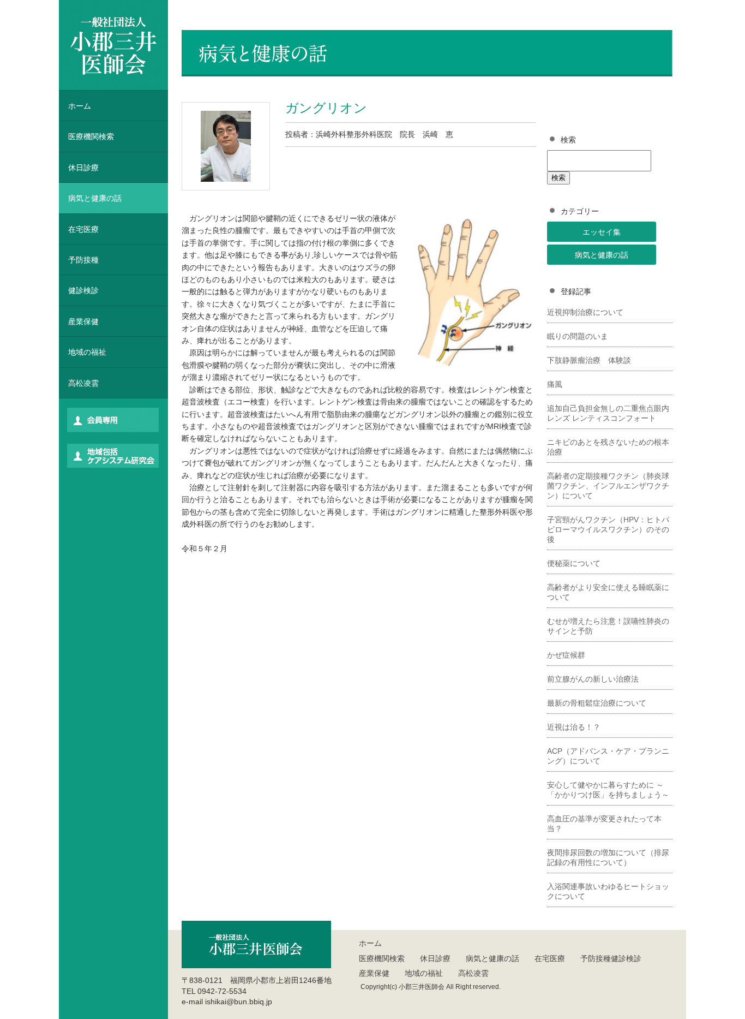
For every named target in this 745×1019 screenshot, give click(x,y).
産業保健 (83, 321)
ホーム (79, 106)
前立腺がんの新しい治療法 (593, 679)
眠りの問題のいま (577, 336)
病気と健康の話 (601, 255)
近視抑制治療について (585, 312)
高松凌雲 (83, 383)
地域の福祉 (87, 352)
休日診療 (83, 167)
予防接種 (83, 259)
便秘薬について (573, 563)
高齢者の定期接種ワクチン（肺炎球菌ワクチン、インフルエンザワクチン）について (608, 486)
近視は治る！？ (573, 727)
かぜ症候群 (566, 655)
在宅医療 (83, 229)
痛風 (554, 384)
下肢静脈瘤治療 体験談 (589, 360)
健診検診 (83, 290)
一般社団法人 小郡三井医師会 (113, 45)
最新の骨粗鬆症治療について (596, 703)
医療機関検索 (382, 958)
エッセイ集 (601, 232)
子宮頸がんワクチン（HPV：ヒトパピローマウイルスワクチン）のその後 (608, 529)
